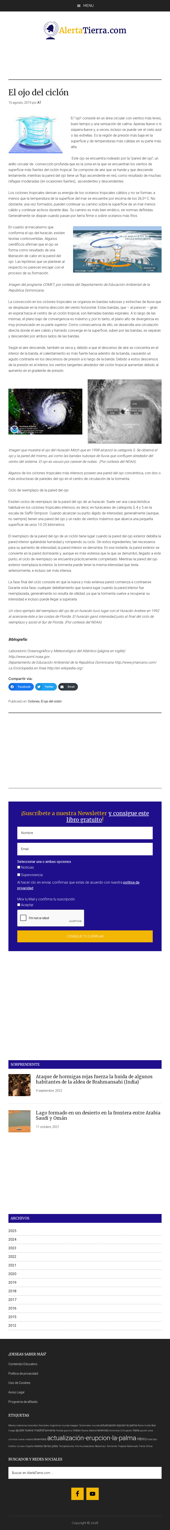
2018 (12, 1291)
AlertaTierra (84, 30)
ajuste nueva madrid (29, 1430)
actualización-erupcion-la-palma (91, 1438)
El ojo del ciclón (51, 701)
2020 (12, 1274)
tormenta (50, 1430)
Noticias (27, 867)
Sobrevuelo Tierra (136, 1446)
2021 (12, 1265)
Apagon (74, 1425)
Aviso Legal (16, 1392)
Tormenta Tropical (116, 1446)
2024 (12, 1239)
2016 (12, 1308)
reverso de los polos (46, 1446)
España (29, 1446)
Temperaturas (66, 1446)
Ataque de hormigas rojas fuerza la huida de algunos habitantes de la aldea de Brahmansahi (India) (94, 1079)
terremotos (40, 1439)
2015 (12, 1317)
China (149, 1446)
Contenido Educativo (22, 1364)
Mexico (12, 1425)
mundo (66, 1425)
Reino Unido (144, 1425)
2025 (12, 1231)
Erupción (127, 1430)
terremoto (103, 1430)
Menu (88, 6)
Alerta (136, 1430)
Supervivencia (31, 875)
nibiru (142, 1438)
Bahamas (100, 1446)
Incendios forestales (38, 1425)
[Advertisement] (89, 59)
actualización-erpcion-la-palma (118, 1425)
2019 (12, 1282)
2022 (12, 1257)
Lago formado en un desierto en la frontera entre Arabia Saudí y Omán (98, 1115)
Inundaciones (87, 1446)
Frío (77, 1446)
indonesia (21, 1425)
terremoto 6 (115, 1430)
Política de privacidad (23, 1373)
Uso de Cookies (19, 1383)
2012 (12, 1325)
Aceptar (26, 905)
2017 (12, 1300)
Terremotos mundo (89, 1425)
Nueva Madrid (89, 1430)
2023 (12, 1248)
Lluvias (21, 1446)
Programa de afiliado (23, 1402)
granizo (68, 1430)
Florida (59, 1430)
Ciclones (34, 701)
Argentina (55, 1425)
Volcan (77, 1430)
